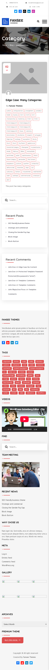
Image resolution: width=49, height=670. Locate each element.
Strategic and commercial (18, 227)
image (5, 379)
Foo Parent (22, 143)
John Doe (12, 267)
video (21, 393)
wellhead (15, 176)
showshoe (20, 168)
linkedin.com (28, 11)
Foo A (8, 143)
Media (22, 151)
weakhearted (37, 172)
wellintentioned (25, 176)
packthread (10, 155)
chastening (21, 119)
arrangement (29, 111)
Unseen (13, 393)
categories (16, 365)
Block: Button (13, 241)
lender (8, 151)
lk (11, 342)
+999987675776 (13, 3)
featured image (8, 375)
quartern (26, 164)
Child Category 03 (12, 127)
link (28, 379)
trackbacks (34, 389)
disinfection (21, 135)
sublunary (10, 172)
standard (36, 382)
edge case (12, 372)
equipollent (26, 139)
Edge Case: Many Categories (23, 100)
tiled (20, 389)
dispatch (29, 135)
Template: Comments (27, 280)
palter (17, 155)
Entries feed (7, 557)
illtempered (24, 147)
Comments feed (8, 561)
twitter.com (15, 11)
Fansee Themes (29, 657)
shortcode (26, 382)
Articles (16, 361)
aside (24, 361)
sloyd (27, 168)
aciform (9, 111)
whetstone (36, 176)
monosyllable (30, 151)
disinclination (11, 135)
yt (7, 342)
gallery (30, 375)
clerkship (29, 131)
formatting (20, 375)
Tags (38, 386)
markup (35, 379)
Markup (15, 151)
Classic (21, 131)
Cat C (33, 115)
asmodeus (39, 111)
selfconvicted (10, 168)
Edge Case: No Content (28, 267)
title (26, 389)
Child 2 (36, 119)
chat (24, 365)
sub (32, 168)
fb (3, 342)
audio (31, 361)
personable (22, 159)
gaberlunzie (31, 143)
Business (40, 361)
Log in (4, 554)
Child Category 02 (24, 123)
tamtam (17, 172)
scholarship (35, 164)
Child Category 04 (25, 127)
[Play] (5, 429)
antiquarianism (18, 111)
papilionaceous (26, 155)
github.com (24, 11)
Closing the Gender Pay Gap (19, 232)
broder (8, 115)
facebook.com (19, 11)
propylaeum (10, 164)
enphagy (17, 139)
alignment (6, 361)
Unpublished (27, 172)
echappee (38, 135)
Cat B (27, 115)
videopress (30, 393)
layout (21, 379)
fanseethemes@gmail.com (36, 3)
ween (8, 176)
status (5, 386)
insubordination (35, 147)
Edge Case (9, 139)
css (4, 372)
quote (18, 382)
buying (15, 115)
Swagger (30, 386)
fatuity (35, 139)
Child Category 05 (12, 131)
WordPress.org (8, 565)
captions (6, 365)
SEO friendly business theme (19, 223)
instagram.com (33, 11)
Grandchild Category (13, 147)
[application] (24, 419)
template (6, 389)
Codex (32, 365)
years (8, 180)
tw (16, 342)
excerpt (30, 372)
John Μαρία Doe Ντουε (17, 289)
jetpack (13, 379)
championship (11, 119)
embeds (21, 372)
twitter (5, 393)
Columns (40, 365)
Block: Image (13, 236)
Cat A (21, 115)
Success (21, 386)
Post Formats (31, 159)
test (14, 389)
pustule (18, 164)
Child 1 (29, 119)
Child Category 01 (12, 123)
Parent (36, 155)
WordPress (41, 393)
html (37, 375)
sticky (13, 386)
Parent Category (11, 159)
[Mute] (40, 429)
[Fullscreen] (44, 429)
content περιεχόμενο (20, 368)
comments (7, 368)
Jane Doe (11, 271)
